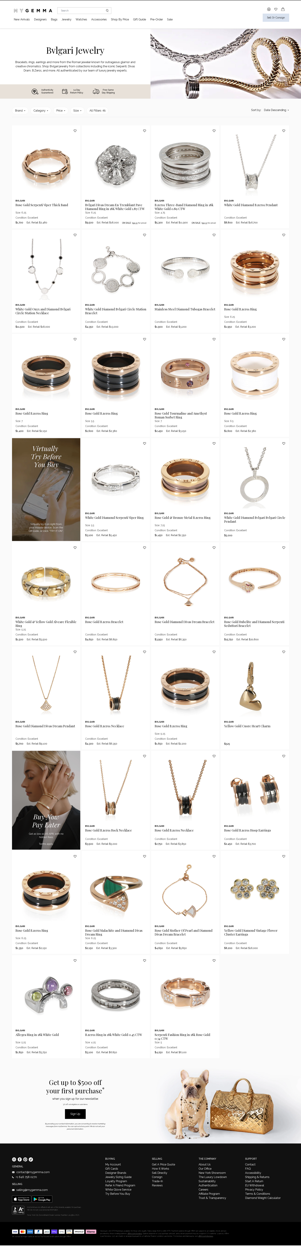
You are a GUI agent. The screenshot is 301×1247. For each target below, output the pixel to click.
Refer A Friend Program (120, 1185)
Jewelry (66, 19)
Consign (157, 1177)
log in (135, 223)
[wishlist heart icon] (276, 9)
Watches (81, 19)
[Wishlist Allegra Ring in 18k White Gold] (75, 960)
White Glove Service (118, 1189)
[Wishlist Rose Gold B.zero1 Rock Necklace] (144, 756)
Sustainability (207, 1181)
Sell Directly (159, 1172)
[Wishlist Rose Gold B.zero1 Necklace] (144, 652)
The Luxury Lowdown (213, 1177)
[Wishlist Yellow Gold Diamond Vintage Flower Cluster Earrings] (283, 856)
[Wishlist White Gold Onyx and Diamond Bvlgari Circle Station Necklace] (75, 235)
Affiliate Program (209, 1193)
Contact (250, 1164)
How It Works (160, 1168)
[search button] (106, 10)
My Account (113, 1164)
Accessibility (253, 1172)
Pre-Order (156, 19)
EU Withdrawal (254, 1185)
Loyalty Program (116, 1181)
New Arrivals (22, 19)
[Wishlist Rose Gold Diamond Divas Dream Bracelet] (214, 547)
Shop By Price (120, 19)
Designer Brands (115, 1172)
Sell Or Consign (276, 17)
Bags (54, 19)
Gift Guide (139, 19)
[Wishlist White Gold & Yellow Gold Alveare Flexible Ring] (75, 547)
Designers (40, 19)
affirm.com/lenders (135, 1233)
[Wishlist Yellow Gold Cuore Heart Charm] (283, 652)
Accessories (99, 19)
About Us (205, 1164)
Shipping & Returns (257, 1177)
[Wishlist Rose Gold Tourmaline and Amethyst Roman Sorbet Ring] (214, 339)
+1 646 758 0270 (26, 1177)
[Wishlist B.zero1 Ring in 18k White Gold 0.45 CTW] (144, 960)
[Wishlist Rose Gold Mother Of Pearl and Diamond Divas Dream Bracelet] (214, 856)
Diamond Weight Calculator (263, 1198)
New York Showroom (212, 1172)
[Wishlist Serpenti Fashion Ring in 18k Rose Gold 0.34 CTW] (214, 960)
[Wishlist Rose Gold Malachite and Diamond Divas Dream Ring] (144, 856)
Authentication (208, 1185)
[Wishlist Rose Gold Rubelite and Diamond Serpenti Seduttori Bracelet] (283, 547)
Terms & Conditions (257, 1193)
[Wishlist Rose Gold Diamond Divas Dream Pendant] (75, 652)
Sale (170, 19)
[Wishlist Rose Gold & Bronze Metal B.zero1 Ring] (214, 443)
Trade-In (157, 1181)
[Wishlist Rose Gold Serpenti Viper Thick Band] (75, 130)
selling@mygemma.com (32, 1190)
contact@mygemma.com (33, 1172)
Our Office (205, 1168)
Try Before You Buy (117, 1193)
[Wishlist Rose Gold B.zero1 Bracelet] (144, 547)
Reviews (157, 1185)
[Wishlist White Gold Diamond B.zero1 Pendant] (283, 130)
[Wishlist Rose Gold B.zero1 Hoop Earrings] (283, 756)
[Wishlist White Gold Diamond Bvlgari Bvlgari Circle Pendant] (283, 443)
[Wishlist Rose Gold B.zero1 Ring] (283, 235)
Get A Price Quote (163, 1164)
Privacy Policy (254, 1189)
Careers (203, 1189)
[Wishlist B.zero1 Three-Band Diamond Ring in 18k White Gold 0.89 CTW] (214, 130)
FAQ (248, 1168)
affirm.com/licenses (205, 1236)
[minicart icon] (283, 9)
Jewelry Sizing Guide (118, 1177)
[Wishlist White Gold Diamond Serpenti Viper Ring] (144, 443)
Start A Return (254, 1181)
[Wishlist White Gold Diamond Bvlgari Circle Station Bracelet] (144, 235)
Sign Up (75, 1114)
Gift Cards (111, 1168)
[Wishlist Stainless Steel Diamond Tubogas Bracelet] (214, 235)
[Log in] (269, 9)
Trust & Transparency (212, 1198)
